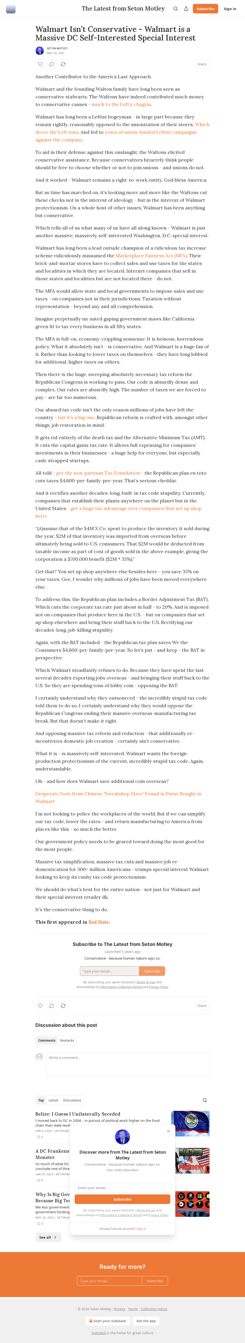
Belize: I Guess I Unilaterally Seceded (77, 1114)
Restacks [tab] (67, 1040)
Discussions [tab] (72, 1100)
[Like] (40, 64)
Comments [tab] (46, 1040)
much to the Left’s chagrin (121, 104)
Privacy (119, 1309)
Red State (99, 922)
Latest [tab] (53, 1100)
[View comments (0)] (51, 64)
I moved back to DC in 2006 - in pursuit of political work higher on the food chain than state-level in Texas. (97, 1123)
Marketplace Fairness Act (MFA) (151, 255)
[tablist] (56, 1040)
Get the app (146, 1321)
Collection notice (154, 1309)
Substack (99, 1333)
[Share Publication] (186, 8)
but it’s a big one (76, 417)
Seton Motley (57, 48)
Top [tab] (41, 1100)
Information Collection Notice (121, 1215)
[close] (168, 1131)
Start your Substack (110, 1321)
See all (45, 1237)
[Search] (175, 8)
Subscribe (205, 8)
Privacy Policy (158, 1215)
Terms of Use (145, 1210)
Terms (133, 1309)
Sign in (230, 8)
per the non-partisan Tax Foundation (98, 473)
